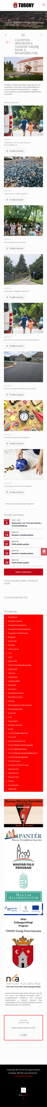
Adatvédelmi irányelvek (24, 1076)
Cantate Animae (13, 649)
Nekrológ (11, 701)
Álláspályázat (12, 617)
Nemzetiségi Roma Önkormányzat (20, 705)
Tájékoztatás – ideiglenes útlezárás (16, 291)
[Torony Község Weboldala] (23, 4)
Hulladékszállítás (14, 681)
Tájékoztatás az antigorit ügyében (16, 194)
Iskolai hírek (12, 685)
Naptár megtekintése (23, 572)
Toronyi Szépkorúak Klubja (17, 749)
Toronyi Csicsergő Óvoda (16, 741)
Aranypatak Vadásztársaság (18, 633)
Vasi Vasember (13, 785)
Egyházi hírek (12, 661)
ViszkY (26, 1095)
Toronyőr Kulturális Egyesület (18, 757)
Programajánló (13, 721)
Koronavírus (12, 689)
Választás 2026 (13, 777)
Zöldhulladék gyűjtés (20, 544)
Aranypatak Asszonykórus (17, 625)
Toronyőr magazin (14, 761)
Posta (10, 717)
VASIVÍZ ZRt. (12, 789)
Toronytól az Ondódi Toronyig (18, 765)
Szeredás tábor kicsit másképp (15, 242)
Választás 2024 (13, 773)
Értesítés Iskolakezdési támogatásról (17, 437)
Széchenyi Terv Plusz (15, 725)
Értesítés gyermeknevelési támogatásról (18, 486)
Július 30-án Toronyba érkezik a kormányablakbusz (22, 340)
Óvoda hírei (12, 713)
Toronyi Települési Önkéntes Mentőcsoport (23, 753)
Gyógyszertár (12, 669)
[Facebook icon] (23, 1098)
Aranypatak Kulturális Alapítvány (19, 629)
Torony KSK (12, 737)
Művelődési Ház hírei (15, 697)
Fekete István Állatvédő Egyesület (19, 665)
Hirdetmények (13, 677)
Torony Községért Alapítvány (18, 733)
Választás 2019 (13, 769)
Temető (10, 729)
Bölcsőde (11, 645)
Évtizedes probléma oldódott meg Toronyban (20, 388)
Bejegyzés (11, 637)
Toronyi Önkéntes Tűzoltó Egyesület (20, 745)
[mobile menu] (44, 5)
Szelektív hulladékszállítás (22, 535)
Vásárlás (11, 781)
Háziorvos (11, 673)
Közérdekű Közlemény (16, 693)
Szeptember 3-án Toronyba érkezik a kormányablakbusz (17, 144)
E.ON (9, 653)
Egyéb (10, 657)
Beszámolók (12, 641)
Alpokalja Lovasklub (15, 621)
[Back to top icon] (23, 1090)
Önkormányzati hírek (15, 709)
